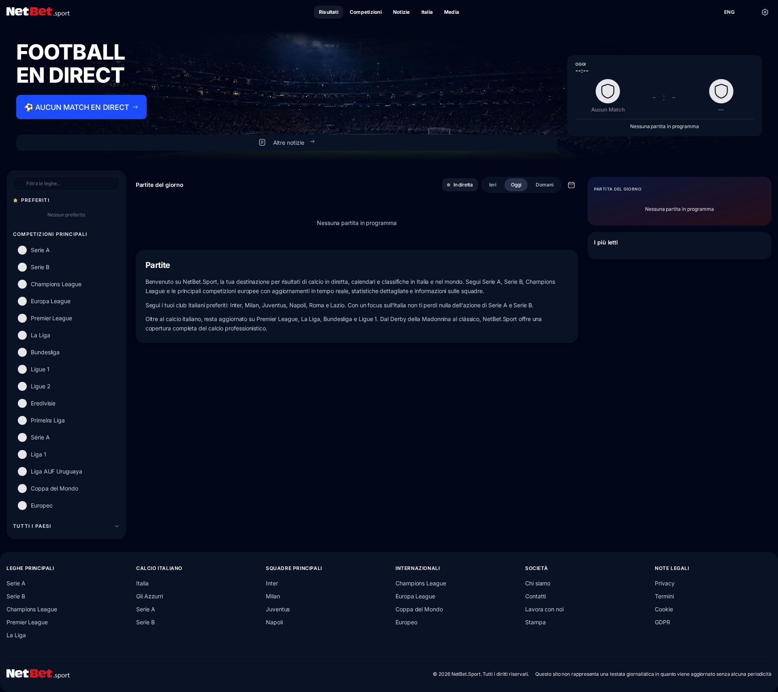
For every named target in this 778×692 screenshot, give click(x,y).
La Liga (16, 635)
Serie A (15, 583)
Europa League (415, 596)
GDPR (662, 622)
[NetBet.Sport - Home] (38, 674)
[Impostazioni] (765, 12)
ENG (729, 12)
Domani (545, 185)
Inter (272, 583)
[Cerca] (747, 12)
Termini (664, 596)
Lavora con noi (544, 609)
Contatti (535, 596)
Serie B (15, 596)
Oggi (516, 185)
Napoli (274, 622)
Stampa (535, 622)
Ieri (492, 185)
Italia (142, 583)
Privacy (664, 583)
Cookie (664, 609)
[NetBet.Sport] (38, 12)
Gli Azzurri (149, 596)
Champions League (31, 609)
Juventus (278, 609)
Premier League (27, 622)
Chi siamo (537, 583)
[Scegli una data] (571, 184)
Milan (273, 596)
